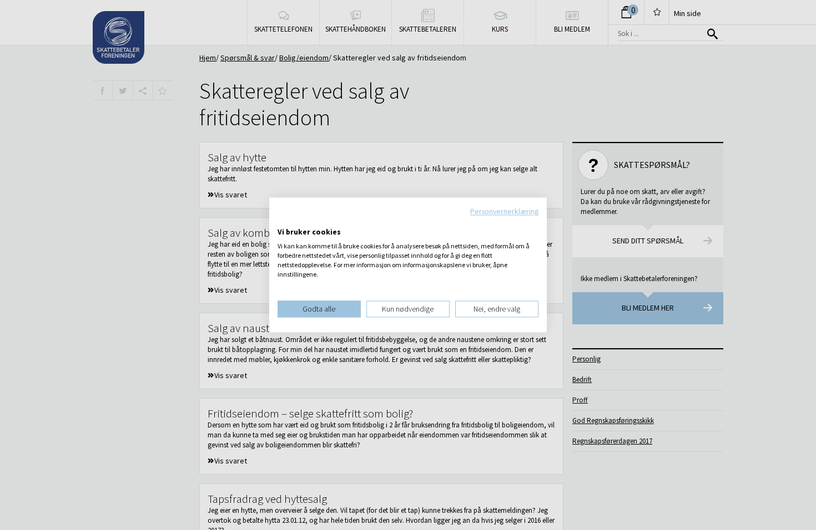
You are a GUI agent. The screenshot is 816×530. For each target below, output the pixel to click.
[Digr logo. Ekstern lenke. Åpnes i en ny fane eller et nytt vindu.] (285, 221)
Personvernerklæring (504, 211)
